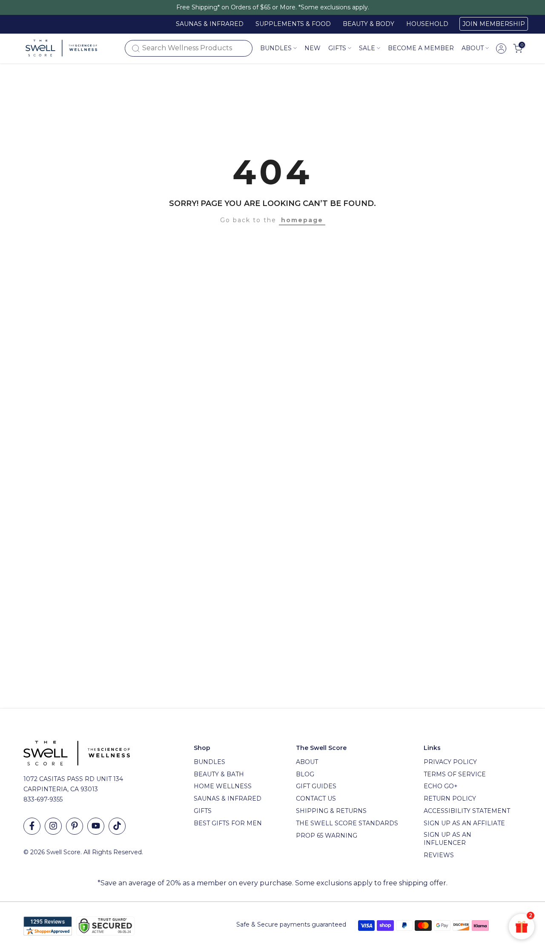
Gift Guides (316, 786)
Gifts (203, 811)
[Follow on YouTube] (95, 826)
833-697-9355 (43, 799)
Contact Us (316, 798)
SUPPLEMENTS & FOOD (293, 24)
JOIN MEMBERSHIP (493, 24)
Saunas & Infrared (227, 798)
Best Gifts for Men (228, 823)
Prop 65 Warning (326, 835)
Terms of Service (455, 774)
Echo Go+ (441, 786)
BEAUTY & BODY (368, 24)
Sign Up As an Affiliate (464, 823)
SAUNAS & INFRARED (210, 24)
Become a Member (421, 48)
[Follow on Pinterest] (74, 826)
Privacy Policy (450, 762)
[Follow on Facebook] (31, 826)
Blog (305, 774)
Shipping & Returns (331, 811)
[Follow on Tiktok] (117, 826)
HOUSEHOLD (427, 24)
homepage (302, 220)
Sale (367, 48)
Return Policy (450, 798)
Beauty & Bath (219, 774)
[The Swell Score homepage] (61, 48)
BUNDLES (209, 762)
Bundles (276, 48)
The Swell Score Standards (347, 823)
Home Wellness (223, 786)
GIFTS (337, 48)
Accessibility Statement (467, 811)
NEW (312, 48)
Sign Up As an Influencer (447, 839)
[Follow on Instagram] (53, 826)
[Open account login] (501, 48)
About (473, 48)
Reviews (439, 855)
